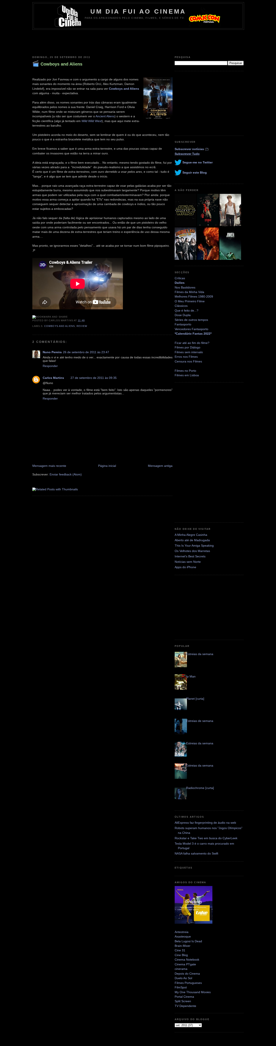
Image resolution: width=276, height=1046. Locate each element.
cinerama (181, 969)
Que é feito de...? (186, 310)
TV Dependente (185, 1006)
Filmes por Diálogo (187, 347)
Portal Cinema (184, 996)
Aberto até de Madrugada (192, 540)
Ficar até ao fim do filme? (192, 343)
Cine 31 (180, 950)
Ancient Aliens (105, 116)
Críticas (180, 278)
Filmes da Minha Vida (189, 292)
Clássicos (181, 305)
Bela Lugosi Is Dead (188, 941)
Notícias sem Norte (188, 561)
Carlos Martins (53, 378)
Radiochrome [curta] (200, 788)
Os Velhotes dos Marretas (192, 551)
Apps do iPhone (185, 567)
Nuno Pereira (52, 352)
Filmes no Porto (185, 370)
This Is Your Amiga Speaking (194, 545)
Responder (50, 366)
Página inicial (107, 465)
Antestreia (181, 932)
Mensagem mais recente (49, 465)
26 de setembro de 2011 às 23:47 (86, 352)
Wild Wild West (92, 121)
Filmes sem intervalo (189, 352)
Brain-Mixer (182, 945)
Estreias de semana (199, 721)
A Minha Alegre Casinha (191, 534)
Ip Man (191, 676)
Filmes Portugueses (188, 983)
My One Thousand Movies (193, 992)
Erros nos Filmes (186, 356)
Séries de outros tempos (191, 319)
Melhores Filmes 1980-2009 (194, 296)
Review (82, 326)
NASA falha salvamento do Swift (196, 853)
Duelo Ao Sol (183, 978)
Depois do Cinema (187, 973)
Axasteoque (183, 936)
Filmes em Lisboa (187, 375)
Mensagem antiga (160, 465)
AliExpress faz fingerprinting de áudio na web (205, 822)
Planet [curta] (195, 698)
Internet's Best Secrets (190, 556)
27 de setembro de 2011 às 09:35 (94, 378)
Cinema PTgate (185, 964)
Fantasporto (183, 324)
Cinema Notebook (187, 959)
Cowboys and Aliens (61, 64)
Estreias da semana (199, 654)
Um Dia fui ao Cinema (138, 11)
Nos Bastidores (185, 287)
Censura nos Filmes (188, 361)
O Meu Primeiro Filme (190, 301)
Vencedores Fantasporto (191, 329)
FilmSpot (181, 987)
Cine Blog (181, 955)
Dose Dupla (183, 315)
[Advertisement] (138, 41)
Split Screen (183, 1001)
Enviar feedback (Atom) (66, 474)
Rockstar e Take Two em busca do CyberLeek (206, 838)
